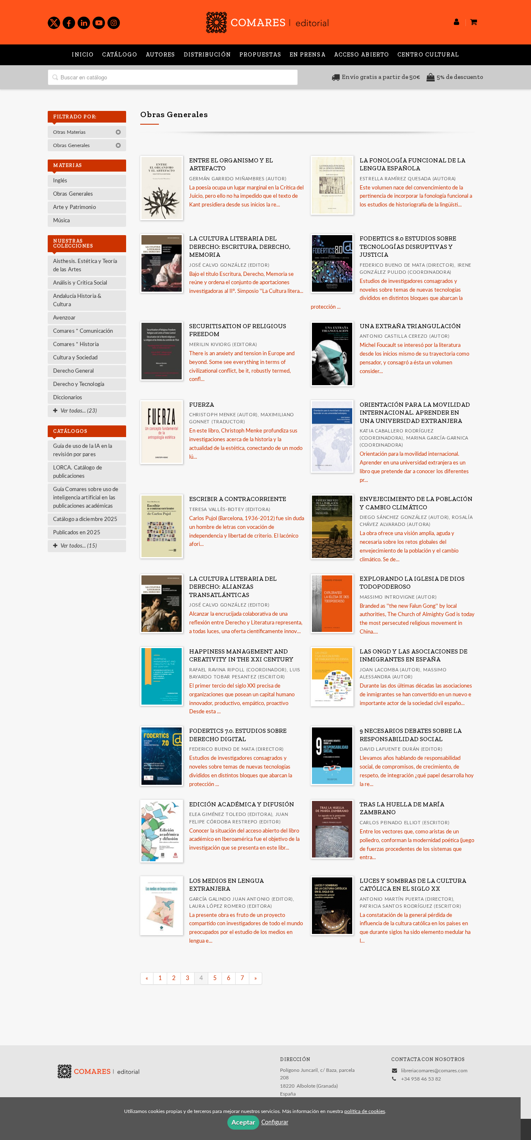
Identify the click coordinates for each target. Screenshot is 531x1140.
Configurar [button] (274, 1122)
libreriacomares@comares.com (434, 1070)
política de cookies (364, 1111)
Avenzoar (64, 318)
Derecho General (73, 371)
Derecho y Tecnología (78, 384)
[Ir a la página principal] (267, 21)
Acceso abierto (361, 54)
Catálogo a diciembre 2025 (85, 519)
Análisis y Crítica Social (80, 283)
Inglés (60, 181)
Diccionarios (67, 397)
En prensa (308, 54)
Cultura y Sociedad (75, 358)
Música (61, 221)
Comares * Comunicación (83, 331)
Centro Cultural (428, 54)
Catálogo (119, 54)
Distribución (207, 54)
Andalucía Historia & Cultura (77, 300)
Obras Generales (72, 145)
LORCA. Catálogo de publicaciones (77, 472)
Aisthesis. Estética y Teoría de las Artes (85, 266)
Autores (160, 54)
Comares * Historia (76, 344)
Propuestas (260, 54)
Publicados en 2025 (76, 533)
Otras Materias (70, 132)
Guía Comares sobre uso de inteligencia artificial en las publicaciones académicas (86, 498)
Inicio (83, 54)
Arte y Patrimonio (74, 207)
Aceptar (243, 1122)
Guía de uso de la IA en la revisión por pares (82, 450)
